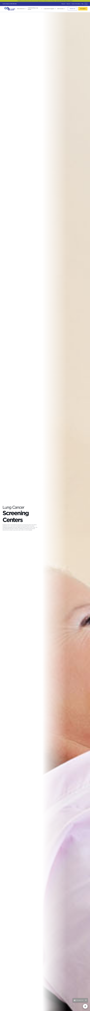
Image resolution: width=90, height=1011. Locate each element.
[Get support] (83, 8)
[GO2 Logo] (10, 8)
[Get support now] (85, 1006)
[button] (86, 4)
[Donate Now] (72, 8)
